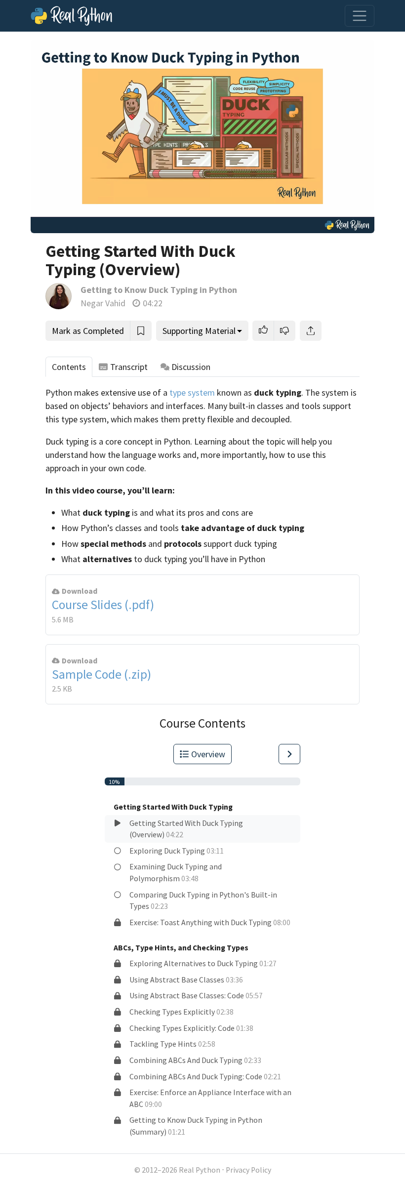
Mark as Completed (88, 330)
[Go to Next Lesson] (289, 754)
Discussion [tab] (190, 366)
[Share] (311, 331)
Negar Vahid (103, 303)
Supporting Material (199, 330)
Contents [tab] (69, 366)
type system (192, 392)
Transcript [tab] (129, 366)
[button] (263, 331)
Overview (208, 754)
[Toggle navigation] (359, 16)
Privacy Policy (248, 1170)
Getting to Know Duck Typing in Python (159, 289)
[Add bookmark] (141, 331)
